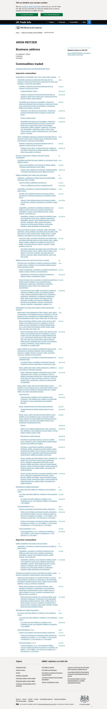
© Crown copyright (84, 704)
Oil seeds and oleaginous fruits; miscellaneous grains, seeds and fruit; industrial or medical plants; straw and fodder (36, 574)
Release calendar (22, 675)
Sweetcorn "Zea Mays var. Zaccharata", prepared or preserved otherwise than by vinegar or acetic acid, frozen (38, 112)
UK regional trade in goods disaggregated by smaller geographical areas (77, 681)
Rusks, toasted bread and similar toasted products (36, 406)
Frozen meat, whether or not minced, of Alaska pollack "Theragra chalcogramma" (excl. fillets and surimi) (39, 171)
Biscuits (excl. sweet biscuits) (30, 436)
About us (18, 699)
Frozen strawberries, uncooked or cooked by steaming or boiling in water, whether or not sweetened (38, 270)
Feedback (31, 701)
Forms (18, 673)
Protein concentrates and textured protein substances (37, 509)
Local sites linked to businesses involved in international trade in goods (78, 674)
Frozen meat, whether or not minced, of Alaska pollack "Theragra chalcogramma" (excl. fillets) (37, 166)
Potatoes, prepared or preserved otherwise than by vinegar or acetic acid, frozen (36, 87)
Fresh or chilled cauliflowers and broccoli (32, 182)
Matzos (23, 425)
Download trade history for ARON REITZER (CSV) (33, 69)
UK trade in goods (48, 667)
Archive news (20, 670)
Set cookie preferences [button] (51, 14)
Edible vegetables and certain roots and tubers (31, 175)
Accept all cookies (27, 14)
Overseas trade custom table (25, 678)
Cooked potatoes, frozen (29, 91)
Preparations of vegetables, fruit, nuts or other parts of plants (36, 77)
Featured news (21, 667)
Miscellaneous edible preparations (27, 487)
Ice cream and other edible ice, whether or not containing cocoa (36, 490)
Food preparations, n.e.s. (25, 506)
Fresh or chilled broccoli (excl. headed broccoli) (36, 185)
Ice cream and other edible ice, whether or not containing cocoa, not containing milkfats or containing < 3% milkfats (39, 501)
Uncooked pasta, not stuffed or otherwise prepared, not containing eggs (37, 358)
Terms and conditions (60, 699)
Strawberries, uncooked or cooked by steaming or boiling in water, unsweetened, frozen (37, 275)
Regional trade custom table (25, 681)
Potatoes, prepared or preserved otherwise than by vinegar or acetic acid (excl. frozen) (36, 144)
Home (17, 32)
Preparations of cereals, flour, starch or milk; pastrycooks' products (35, 309)
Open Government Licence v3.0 (47, 704)
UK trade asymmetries (49, 670)
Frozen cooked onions (28, 118)
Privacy (24, 699)
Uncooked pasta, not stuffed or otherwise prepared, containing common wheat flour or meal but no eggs (38, 363)
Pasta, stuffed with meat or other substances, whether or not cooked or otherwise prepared (38, 368)
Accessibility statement (46, 699)
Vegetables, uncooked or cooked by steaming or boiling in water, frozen (36, 190)
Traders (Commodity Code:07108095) (31, 32)
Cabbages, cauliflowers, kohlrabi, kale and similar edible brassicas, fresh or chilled (36, 179)
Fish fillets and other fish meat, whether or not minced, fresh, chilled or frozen (37, 161)
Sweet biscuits (24, 394)
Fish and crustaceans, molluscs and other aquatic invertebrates (32, 156)
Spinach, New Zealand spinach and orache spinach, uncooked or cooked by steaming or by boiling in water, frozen (37, 195)
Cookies (30, 699)
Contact (36, 699)
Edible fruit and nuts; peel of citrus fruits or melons (32, 260)
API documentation (21, 701)
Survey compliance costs (50, 682)
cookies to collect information (31, 6)
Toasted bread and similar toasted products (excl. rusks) (37, 410)
